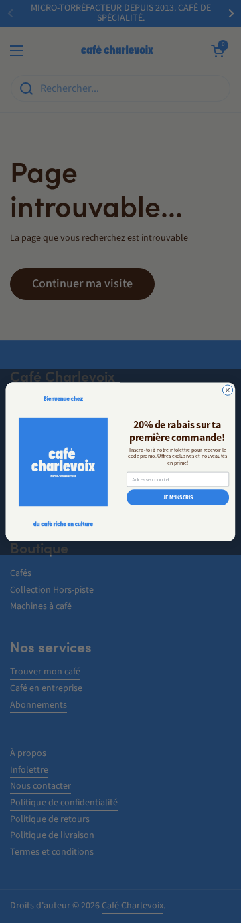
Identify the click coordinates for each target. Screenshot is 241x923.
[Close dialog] (227, 389)
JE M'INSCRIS (178, 497)
